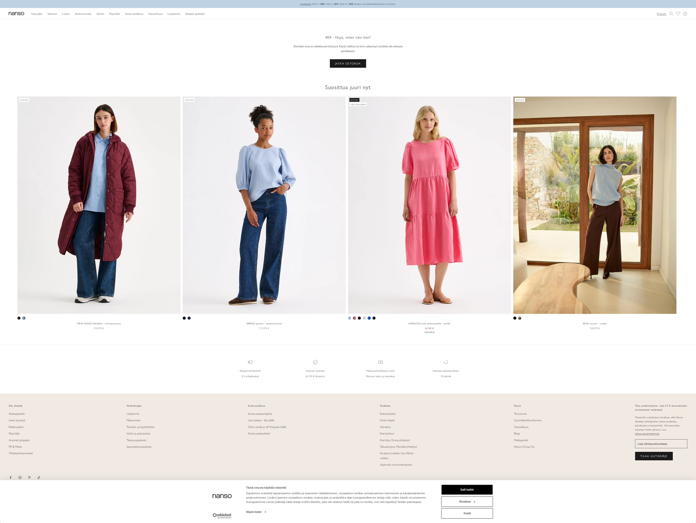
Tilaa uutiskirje (654, 456)
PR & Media (15, 446)
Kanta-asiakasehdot (259, 433)
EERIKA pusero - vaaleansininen (264, 323)
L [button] (99, 310)
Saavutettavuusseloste (139, 446)
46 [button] (277, 310)
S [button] (90, 310)
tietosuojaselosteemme (647, 433)
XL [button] (104, 310)
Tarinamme (520, 413)
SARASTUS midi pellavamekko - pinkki (429, 323)
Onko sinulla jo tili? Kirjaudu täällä (267, 427)
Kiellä (467, 513)
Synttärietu (305, 3)
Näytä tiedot (254, 511)
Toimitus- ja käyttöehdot (140, 427)
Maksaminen (133, 420)
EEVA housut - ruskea (595, 323)
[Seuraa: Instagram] (20, 477)
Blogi (517, 433)
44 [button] (272, 310)
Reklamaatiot (16, 427)
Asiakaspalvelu (17, 413)
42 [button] (267, 310)
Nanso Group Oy (524, 446)
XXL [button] (110, 310)
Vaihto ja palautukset (138, 433)
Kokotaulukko (388, 413)
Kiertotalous (387, 433)
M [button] (95, 310)
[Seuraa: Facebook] (10, 477)
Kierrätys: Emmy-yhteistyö (395, 440)
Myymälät (14, 433)
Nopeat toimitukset (250, 370)
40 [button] (261, 310)
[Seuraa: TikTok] (39, 477)
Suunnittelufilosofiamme (527, 420)
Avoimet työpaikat (19, 440)
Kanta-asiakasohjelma (260, 413)
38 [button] (256, 310)
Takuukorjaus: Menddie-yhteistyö (398, 446)
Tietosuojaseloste (136, 440)
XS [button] (85, 310)
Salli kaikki (467, 489)
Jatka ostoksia (348, 63)
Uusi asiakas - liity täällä (261, 420)
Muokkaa (465, 501)
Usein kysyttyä (17, 420)
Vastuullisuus (521, 427)
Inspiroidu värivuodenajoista (396, 464)
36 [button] (251, 310)
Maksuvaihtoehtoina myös (381, 370)
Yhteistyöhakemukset (21, 453)
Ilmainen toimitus (315, 370)
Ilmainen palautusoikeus (446, 370)
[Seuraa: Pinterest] (29, 477)
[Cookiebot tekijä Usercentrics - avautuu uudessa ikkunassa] (222, 516)
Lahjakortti (133, 413)
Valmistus (385, 427)
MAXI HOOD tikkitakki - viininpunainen (99, 323)
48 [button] (282, 310)
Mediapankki (521, 440)
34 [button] (246, 310)
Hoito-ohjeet (387, 420)
